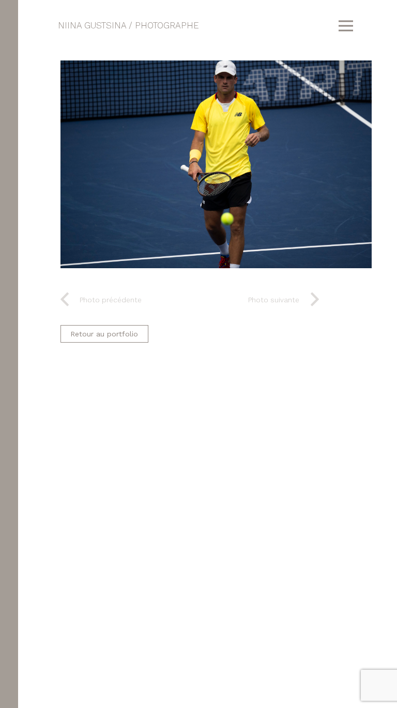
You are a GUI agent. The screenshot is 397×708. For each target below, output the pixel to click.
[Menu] (345, 26)
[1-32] (216, 164)
